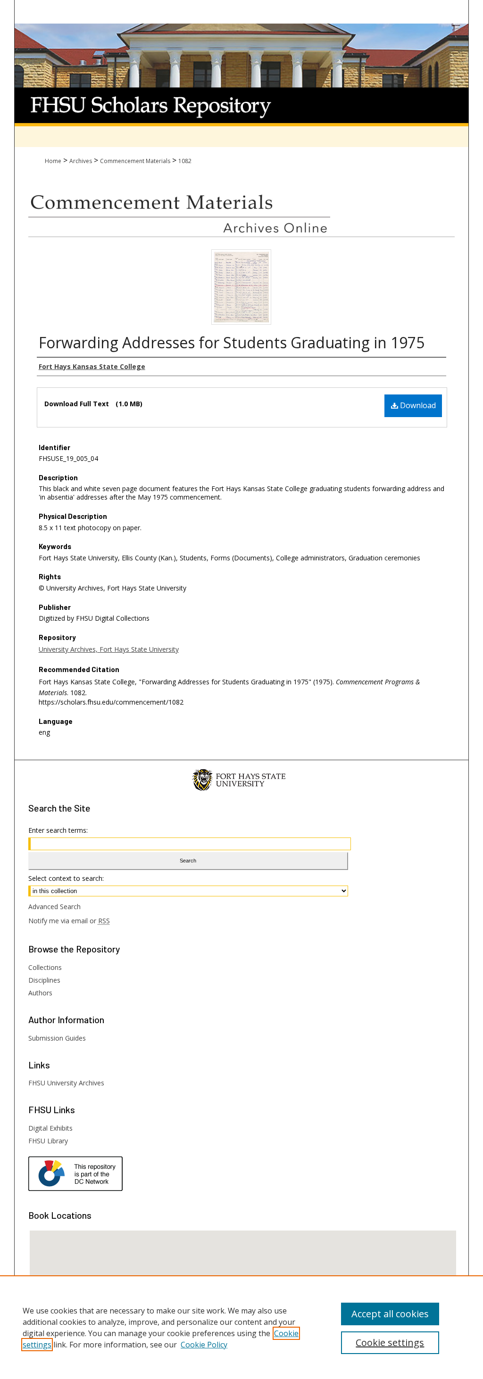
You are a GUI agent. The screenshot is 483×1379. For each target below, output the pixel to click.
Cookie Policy (204, 1344)
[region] (241, 1327)
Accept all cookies (390, 1313)
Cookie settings (390, 1342)
